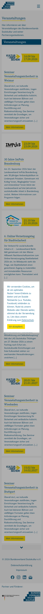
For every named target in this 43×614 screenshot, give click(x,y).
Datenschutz (28, 320)
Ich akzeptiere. (16, 326)
